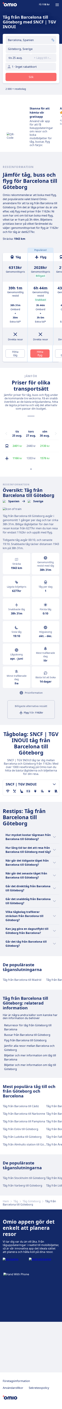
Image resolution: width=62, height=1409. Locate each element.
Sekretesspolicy (39, 1388)
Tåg (15, 1201)
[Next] (56, 433)
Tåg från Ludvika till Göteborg (22, 1137)
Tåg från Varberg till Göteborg (22, 1185)
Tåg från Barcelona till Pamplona (24, 1121)
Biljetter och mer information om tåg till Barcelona (30, 1057)
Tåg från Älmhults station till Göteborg (28, 1144)
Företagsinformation (16, 1381)
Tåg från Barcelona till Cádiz (21, 1106)
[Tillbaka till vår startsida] (10, 5)
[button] (18, 58)
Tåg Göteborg (32, 1201)
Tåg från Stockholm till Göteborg (24, 1178)
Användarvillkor (13, 1388)
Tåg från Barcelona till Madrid (22, 980)
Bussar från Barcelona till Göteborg (27, 1035)
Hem (6, 1201)
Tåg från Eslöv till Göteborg (20, 1129)
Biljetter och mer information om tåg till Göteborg (30, 1067)
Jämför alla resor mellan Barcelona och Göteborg (29, 1048)
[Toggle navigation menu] (57, 5)
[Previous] (6, 433)
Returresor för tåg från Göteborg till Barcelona (27, 1027)
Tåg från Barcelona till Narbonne (24, 1114)
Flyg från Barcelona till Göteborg (25, 1040)
